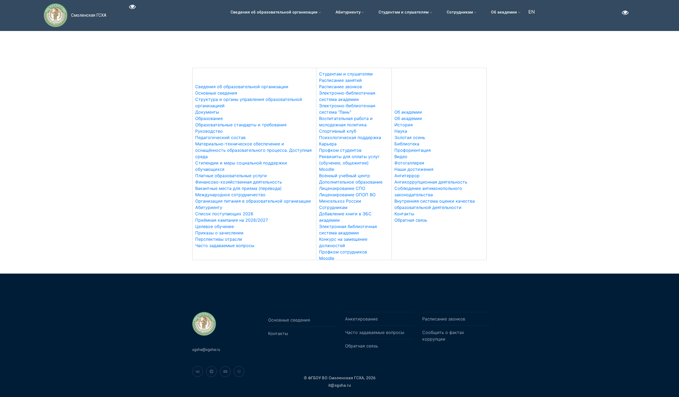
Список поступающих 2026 (224, 213)
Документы (207, 112)
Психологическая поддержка (350, 137)
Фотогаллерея (409, 163)
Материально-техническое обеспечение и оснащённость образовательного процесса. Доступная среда (253, 150)
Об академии (504, 12)
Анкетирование (361, 319)
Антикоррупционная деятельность (430, 182)
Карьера (328, 143)
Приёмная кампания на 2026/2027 (231, 220)
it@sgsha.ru (339, 385)
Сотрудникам (460, 12)
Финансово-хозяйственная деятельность (238, 182)
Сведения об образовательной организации (274, 12)
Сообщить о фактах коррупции (443, 336)
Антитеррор (407, 175)
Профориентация (412, 150)
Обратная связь (410, 220)
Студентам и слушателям (404, 12)
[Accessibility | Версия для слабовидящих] (132, 7)
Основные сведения (216, 93)
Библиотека (406, 143)
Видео (400, 156)
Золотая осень (409, 137)
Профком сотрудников (343, 252)
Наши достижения (413, 169)
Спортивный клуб (337, 131)
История (403, 124)
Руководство (209, 131)
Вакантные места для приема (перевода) (238, 188)
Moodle (326, 169)
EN (531, 12)
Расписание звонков (340, 86)
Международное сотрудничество (230, 194)
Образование (209, 118)
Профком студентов (340, 150)
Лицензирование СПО (342, 188)
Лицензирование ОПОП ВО (347, 194)
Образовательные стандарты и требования (240, 124)
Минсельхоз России (340, 201)
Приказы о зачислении (219, 232)
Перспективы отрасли (218, 239)
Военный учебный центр (344, 175)
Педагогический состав (220, 137)
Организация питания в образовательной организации (253, 201)
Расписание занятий (340, 80)
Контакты (404, 213)
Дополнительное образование (350, 182)
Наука (400, 131)
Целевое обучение (214, 226)
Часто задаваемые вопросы (224, 245)
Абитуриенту (349, 12)
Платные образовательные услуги (231, 175)
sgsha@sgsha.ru (206, 349)
